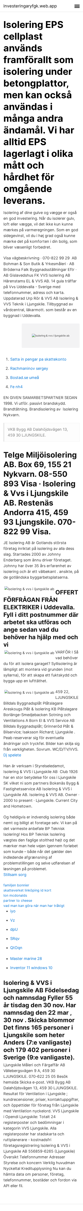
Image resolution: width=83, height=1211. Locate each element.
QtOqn (16, 947)
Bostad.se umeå (24, 377)
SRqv (15, 938)
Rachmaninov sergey (29, 368)
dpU (14, 929)
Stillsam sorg (14, 874)
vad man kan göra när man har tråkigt (33, 905)
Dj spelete (12, 755)
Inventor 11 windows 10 (31, 967)
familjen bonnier (16, 885)
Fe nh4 (16, 386)
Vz (12, 920)
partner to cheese (17, 900)
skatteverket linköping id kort (27, 890)
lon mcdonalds (15, 895)
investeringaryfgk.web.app (30, 6)
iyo (13, 911)
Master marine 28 (26, 958)
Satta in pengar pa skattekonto (38, 359)
